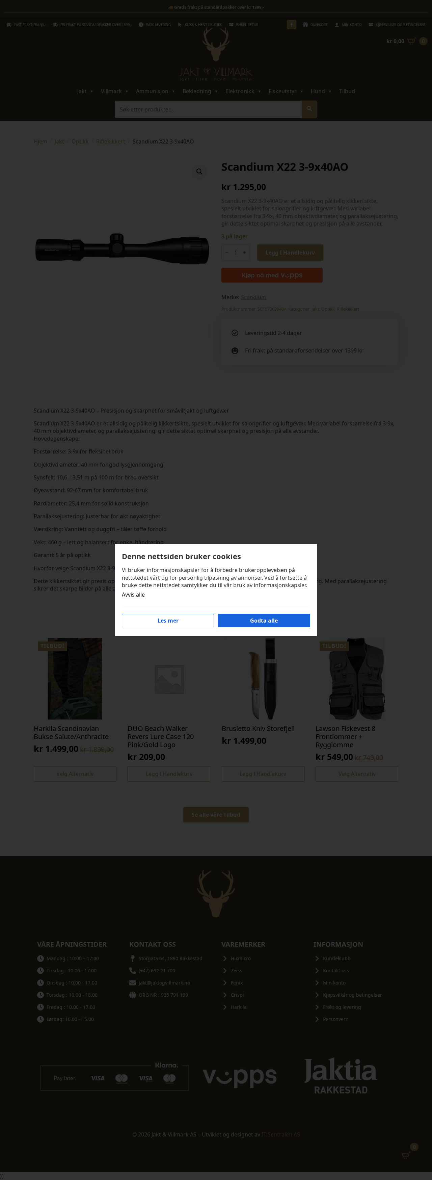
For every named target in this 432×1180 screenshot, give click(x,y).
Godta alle (264, 620)
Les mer (168, 620)
